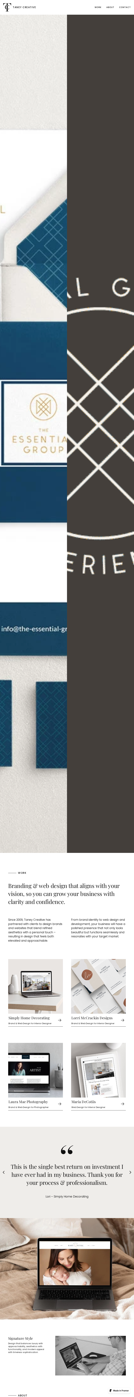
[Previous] (4, 1172)
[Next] (130, 1172)
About (110, 7)
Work (98, 7)
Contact (125, 7)
